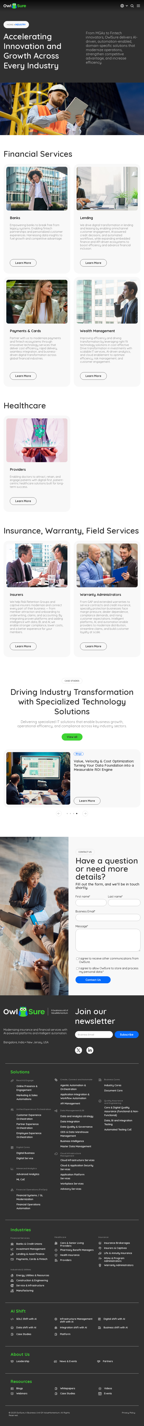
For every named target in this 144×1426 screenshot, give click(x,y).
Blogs (79, 753)
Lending (86, 218)
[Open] (127, 6)
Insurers (16, 594)
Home (10, 24)
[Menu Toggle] (138, 6)
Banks (15, 218)
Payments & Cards (25, 331)
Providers (18, 469)
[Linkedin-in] (89, 1050)
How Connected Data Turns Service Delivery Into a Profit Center (103, 763)
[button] (59, 813)
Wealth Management (97, 331)
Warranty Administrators (100, 594)
